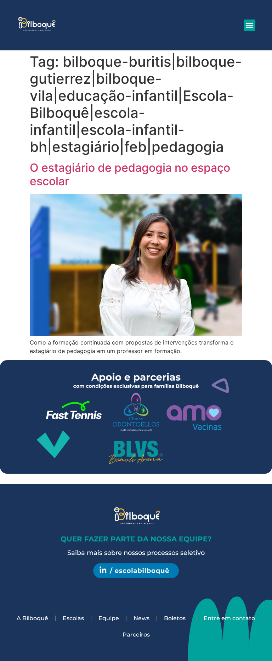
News (141, 618)
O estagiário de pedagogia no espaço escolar (130, 174)
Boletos (175, 618)
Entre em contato (229, 618)
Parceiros (136, 634)
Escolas (73, 618)
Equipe (108, 618)
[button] (249, 25)
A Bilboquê (32, 618)
